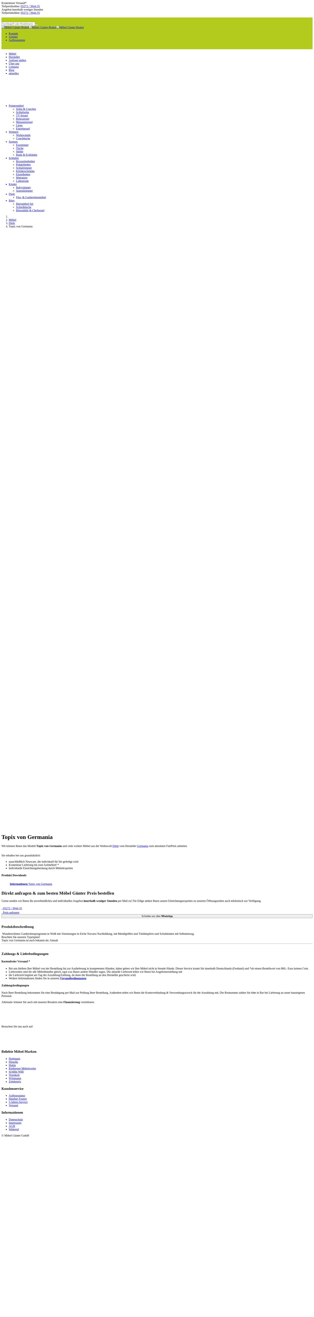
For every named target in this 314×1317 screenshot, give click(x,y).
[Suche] (36, 24)
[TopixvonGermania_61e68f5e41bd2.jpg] (66, 509)
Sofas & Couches (26, 109)
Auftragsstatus (17, 40)
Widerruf (14, 1129)
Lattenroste (22, 180)
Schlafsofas (22, 112)
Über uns (14, 63)
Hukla (12, 1065)
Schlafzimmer (24, 167)
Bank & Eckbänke (26, 154)
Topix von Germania (31, 884)
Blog (11, 70)
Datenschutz (16, 1119)
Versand (13, 1105)
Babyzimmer (23, 187)
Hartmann (14, 1058)
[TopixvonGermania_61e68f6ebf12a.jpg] (66, 735)
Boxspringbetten (25, 161)
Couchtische (23, 138)
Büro (12, 200)
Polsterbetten (23, 164)
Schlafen (14, 158)
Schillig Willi (16, 1071)
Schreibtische (23, 207)
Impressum (15, 1122)
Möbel (12, 53)
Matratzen (21, 177)
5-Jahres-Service (18, 1102)
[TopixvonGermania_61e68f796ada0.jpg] (66, 828)
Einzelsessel (23, 128)
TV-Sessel (22, 115)
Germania (142, 846)
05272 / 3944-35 (30, 6)
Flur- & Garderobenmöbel (31, 197)
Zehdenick (15, 1081)
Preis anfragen (10, 912)
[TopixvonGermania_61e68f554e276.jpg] (66, 322)
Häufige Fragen (18, 1098)
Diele (12, 194)
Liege (19, 125)
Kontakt (13, 33)
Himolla (13, 1061)
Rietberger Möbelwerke (22, 1068)
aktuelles (14, 73)
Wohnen (13, 131)
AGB (12, 1126)
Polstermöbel (16, 105)
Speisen (13, 141)
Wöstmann (15, 1078)
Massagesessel (24, 122)
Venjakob (14, 1075)
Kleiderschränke (25, 171)
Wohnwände (23, 135)
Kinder (13, 184)
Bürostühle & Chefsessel (30, 210)
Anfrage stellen (17, 60)
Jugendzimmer (24, 190)
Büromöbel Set (24, 203)
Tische (19, 148)
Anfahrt (13, 36)
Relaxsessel (22, 118)
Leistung (14, 66)
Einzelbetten (23, 174)
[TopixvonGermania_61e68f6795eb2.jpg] (66, 603)
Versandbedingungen (73, 978)
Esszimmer (22, 144)
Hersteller (14, 57)
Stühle (19, 151)
